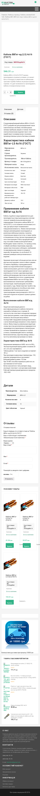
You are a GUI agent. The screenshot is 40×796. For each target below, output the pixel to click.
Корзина (5, 775)
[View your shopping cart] (34, 3)
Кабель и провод (14, 15)
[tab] (8, 109)
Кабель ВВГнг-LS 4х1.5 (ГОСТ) (28, 518)
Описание (8, 109)
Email (6, 463)
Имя (5, 456)
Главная (4, 15)
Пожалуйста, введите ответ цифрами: (16, 470)
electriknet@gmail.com (13, 762)
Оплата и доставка (9, 786)
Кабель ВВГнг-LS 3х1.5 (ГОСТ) (11, 518)
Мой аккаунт (7, 769)
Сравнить (13, 95)
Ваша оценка (8, 441)
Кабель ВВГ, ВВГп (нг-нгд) (14, 17)
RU (2, 2)
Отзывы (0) (8, 113)
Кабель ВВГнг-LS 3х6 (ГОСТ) (11, 576)
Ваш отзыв (8, 445)
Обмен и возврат (8, 781)
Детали (20, 109)
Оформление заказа (9, 772)
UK (5, 2)
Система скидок (8, 784)
